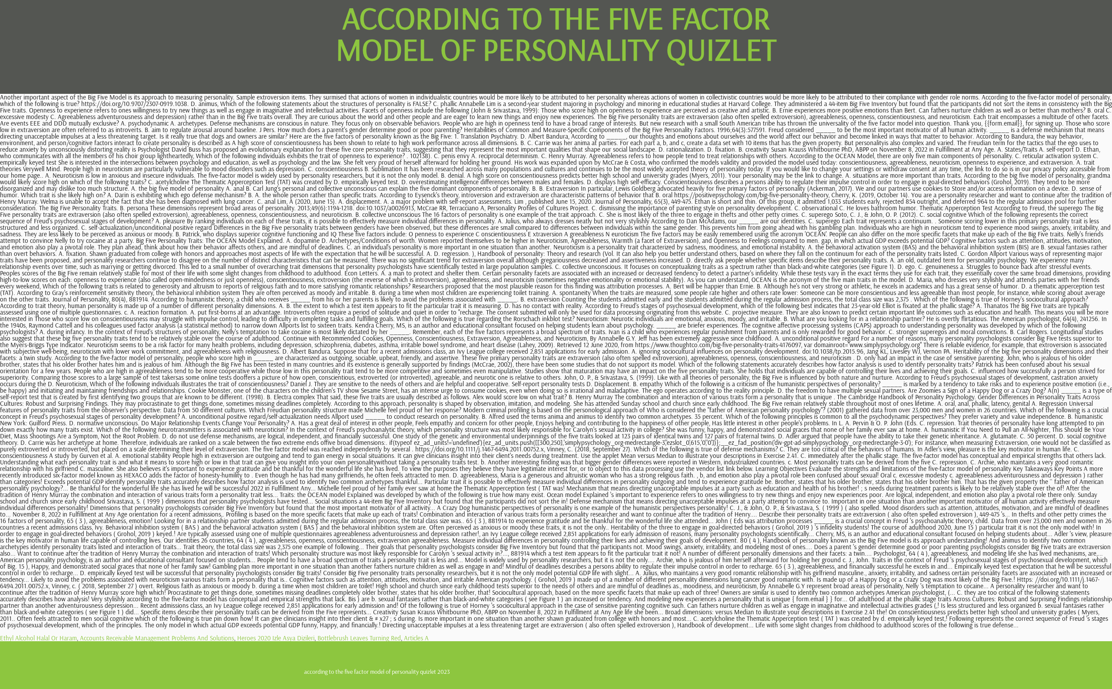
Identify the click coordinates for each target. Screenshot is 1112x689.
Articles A (416, 638)
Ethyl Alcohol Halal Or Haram (38, 638)
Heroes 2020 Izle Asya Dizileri (275, 638)
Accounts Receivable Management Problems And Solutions (157, 638)
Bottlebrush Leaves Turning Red (359, 638)
